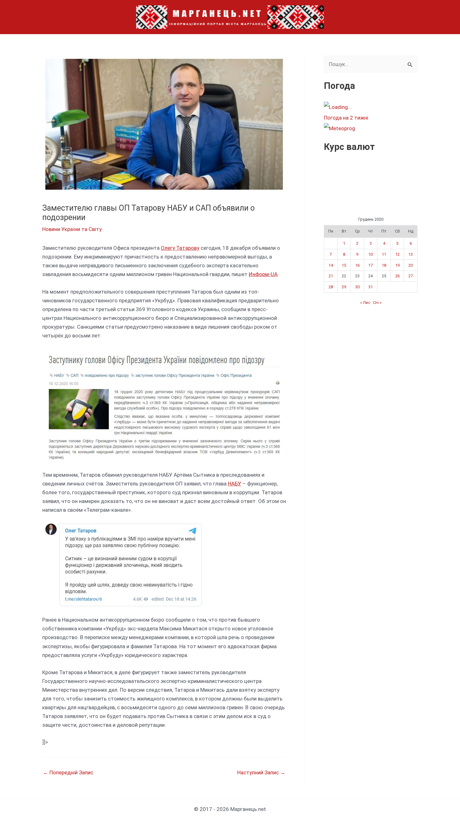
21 (331, 276)
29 (344, 287)
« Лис (365, 302)
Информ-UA (263, 274)
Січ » (377, 302)
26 (397, 276)
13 (410, 254)
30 (357, 287)
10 (370, 254)
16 (357, 265)
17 (370, 265)
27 (410, 276)
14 (331, 265)
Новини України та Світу (72, 229)
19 (397, 265)
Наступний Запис (261, 772)
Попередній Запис (68, 772)
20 (410, 265)
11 (384, 254)
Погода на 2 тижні (346, 118)
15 (344, 265)
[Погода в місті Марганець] (370, 107)
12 (397, 254)
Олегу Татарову (180, 248)
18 (384, 265)
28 (331, 287)
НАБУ (234, 483)
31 (370, 287)
